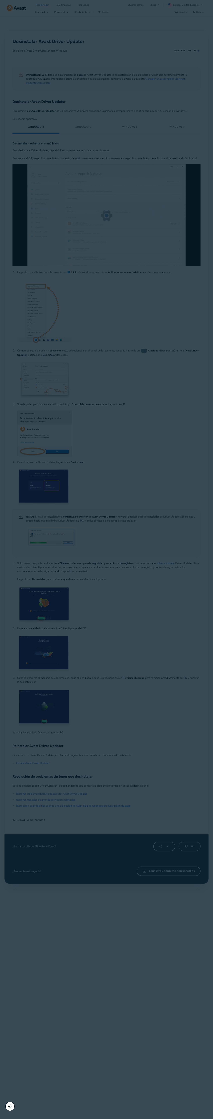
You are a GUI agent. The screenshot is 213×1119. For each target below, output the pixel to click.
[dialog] (106, 559)
